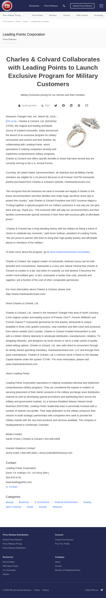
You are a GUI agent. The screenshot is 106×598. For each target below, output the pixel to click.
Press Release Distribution (14, 548)
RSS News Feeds (10, 566)
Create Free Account (64, 540)
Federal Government (66, 502)
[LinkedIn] (71, 105)
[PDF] (79, 105)
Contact (13, 486)
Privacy (46, 590)
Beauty (10, 502)
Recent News (8, 562)
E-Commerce (42, 502)
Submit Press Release (82, 6)
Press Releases (8, 21)
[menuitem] (64, 6)
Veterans (57, 507)
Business (24, 502)
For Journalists (9, 570)
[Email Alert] (20, 105)
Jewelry (25, 21)
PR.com (11, 121)
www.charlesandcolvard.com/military (70, 252)
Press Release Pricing (12, 544)
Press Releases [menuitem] (51, 6)
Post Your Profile (62, 544)
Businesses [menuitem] (34, 6)
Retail (18, 21)
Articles (6, 574)
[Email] (86, 105)
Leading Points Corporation (40, 21)
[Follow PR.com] (100, 590)
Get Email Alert (29, 106)
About (57, 562)
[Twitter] (55, 105)
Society (43, 507)
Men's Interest (13, 507)
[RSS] (43, 105)
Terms (37, 590)
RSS (47, 106)
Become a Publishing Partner (67, 570)
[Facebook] (63, 105)
